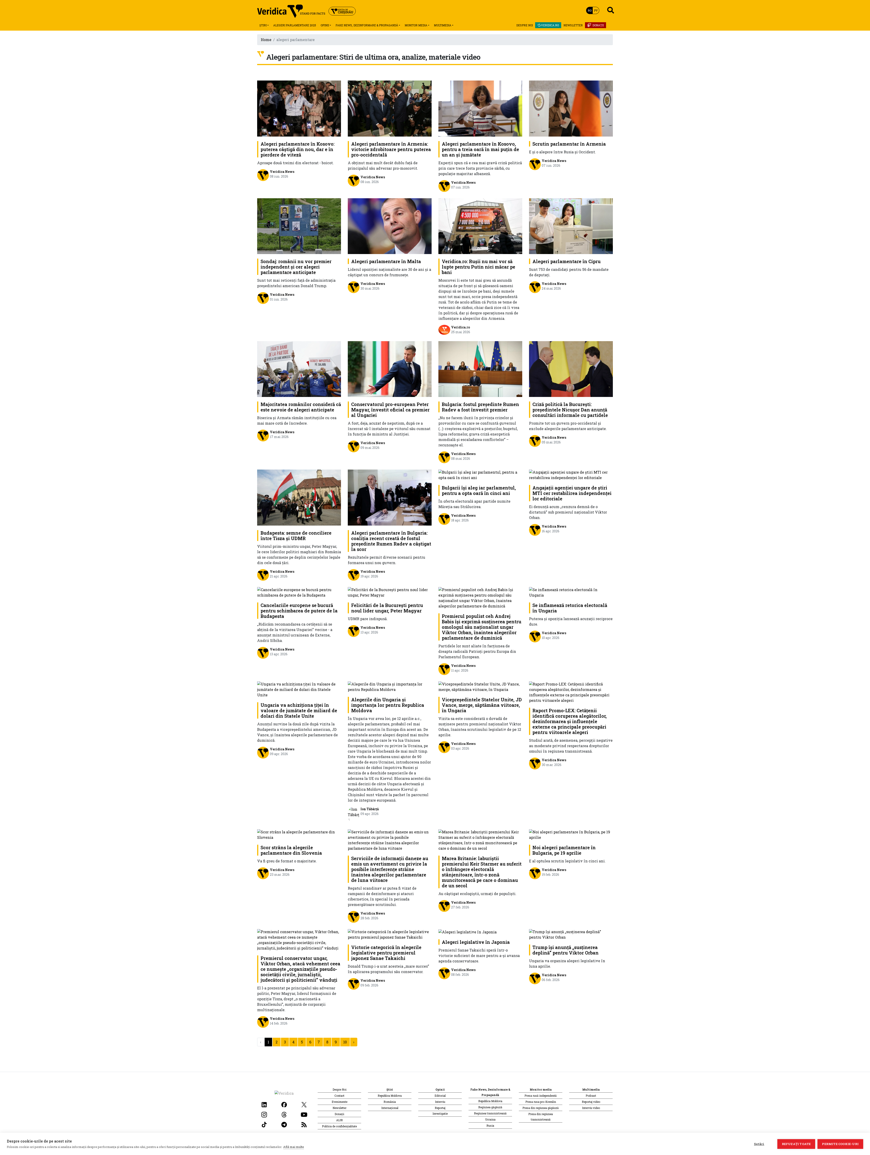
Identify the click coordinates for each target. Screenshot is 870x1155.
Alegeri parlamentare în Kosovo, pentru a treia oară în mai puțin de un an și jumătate (480, 149)
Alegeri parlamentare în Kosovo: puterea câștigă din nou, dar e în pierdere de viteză (297, 149)
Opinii (325, 25)
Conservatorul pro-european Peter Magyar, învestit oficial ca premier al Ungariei (390, 409)
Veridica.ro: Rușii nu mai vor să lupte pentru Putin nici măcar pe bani (478, 266)
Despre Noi (524, 25)
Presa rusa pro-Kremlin (540, 1102)
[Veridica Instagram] (264, 1114)
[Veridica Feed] (304, 1124)
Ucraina (490, 1119)
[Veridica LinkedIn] (264, 1104)
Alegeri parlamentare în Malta (386, 261)
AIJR (339, 1120)
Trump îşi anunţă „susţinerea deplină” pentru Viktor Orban (565, 950)
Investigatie (440, 1113)
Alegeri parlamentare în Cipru (566, 261)
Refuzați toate (796, 1144)
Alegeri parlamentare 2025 (294, 25)
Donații (598, 25)
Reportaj (440, 1108)
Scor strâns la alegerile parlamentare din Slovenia (291, 850)
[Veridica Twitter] (304, 1104)
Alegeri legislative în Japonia (476, 942)
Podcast (591, 1095)
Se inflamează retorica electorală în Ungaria (569, 608)
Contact (339, 1095)
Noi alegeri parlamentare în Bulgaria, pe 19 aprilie (564, 850)
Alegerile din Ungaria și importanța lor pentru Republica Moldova (387, 705)
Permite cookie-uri (840, 1144)
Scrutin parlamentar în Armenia (569, 144)
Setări (759, 1144)
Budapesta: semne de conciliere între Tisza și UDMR (296, 535)
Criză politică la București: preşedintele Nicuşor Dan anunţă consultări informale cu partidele (570, 409)
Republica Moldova (390, 1095)
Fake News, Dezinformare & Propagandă (367, 25)
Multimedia (442, 25)
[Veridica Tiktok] (264, 1124)
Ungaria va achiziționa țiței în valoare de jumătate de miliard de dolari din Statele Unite (299, 710)
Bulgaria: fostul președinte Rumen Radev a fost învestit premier (480, 407)
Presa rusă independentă (540, 1095)
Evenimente (339, 1102)
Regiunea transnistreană (490, 1113)
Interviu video (591, 1108)
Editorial (440, 1095)
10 (345, 1042)
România (390, 1102)
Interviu (440, 1102)
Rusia (490, 1125)
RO (590, 10)
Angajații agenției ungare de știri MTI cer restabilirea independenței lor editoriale (571, 493)
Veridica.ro (550, 25)
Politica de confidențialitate (339, 1126)
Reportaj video (591, 1102)
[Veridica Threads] (284, 1114)
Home (266, 39)
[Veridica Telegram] (284, 1124)
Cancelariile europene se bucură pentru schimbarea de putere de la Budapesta (299, 610)
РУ (596, 10)
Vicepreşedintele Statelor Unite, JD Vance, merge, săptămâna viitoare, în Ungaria (482, 705)
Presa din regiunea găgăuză (540, 1108)
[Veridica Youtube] (304, 1114)
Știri (263, 25)
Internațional (389, 1108)
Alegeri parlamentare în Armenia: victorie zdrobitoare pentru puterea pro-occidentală (391, 149)
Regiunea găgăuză (490, 1107)
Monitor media (416, 25)
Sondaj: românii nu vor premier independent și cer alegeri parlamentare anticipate (296, 266)
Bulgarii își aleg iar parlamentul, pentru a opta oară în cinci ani (479, 490)
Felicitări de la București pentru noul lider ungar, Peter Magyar (387, 608)
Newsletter (573, 25)
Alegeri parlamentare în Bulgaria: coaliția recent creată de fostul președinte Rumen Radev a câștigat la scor (391, 541)
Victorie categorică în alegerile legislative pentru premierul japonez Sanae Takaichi (386, 952)
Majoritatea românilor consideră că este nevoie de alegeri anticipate (301, 407)
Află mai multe (293, 1147)
